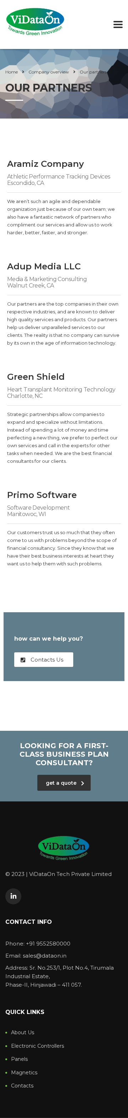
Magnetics (24, 1073)
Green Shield (36, 377)
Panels (19, 1059)
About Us (22, 1033)
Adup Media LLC (44, 266)
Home (11, 72)
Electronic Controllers (37, 1046)
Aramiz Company (45, 164)
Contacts (22, 1086)
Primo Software (42, 495)
